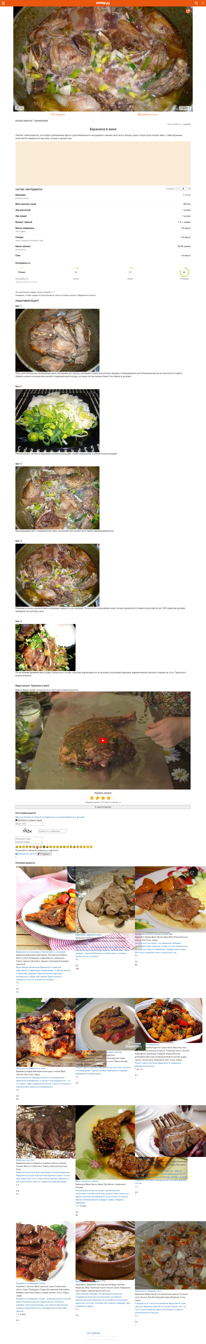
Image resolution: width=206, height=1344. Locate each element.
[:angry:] (64, 846)
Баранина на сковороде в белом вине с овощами (41, 952)
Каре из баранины (144, 1158)
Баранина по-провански (147, 1044)
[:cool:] (30, 846)
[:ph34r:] (44, 846)
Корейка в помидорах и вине (30, 1283)
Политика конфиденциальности (103, 1339)
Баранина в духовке (75, 817)
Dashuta (187, 124)
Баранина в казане (55, 817)
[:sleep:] (54, 846)
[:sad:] (81, 846)
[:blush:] (33, 846)
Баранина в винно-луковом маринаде (154, 934)
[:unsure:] (27, 846)
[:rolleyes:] (71, 846)
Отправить (44, 854)
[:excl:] (74, 846)
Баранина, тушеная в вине (89, 935)
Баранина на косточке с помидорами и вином (99, 1052)
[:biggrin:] (20, 846)
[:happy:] (84, 846)
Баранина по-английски (87, 1281)
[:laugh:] (47, 846)
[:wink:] (67, 846)
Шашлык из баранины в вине (31, 1068)
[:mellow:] (91, 846)
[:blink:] (50, 846)
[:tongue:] (60, 846)
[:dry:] (23, 846)
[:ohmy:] (16, 846)
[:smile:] (57, 846)
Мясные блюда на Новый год (30, 817)
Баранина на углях (25, 1160)
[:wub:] (37, 847)
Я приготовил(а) (103, 807)
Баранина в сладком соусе (148, 1291)
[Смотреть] (103, 740)
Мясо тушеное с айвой (87, 1181)
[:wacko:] (77, 846)
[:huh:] (87, 846)
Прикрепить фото (27, 854)
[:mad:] (40, 846)
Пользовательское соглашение (102, 1336)
